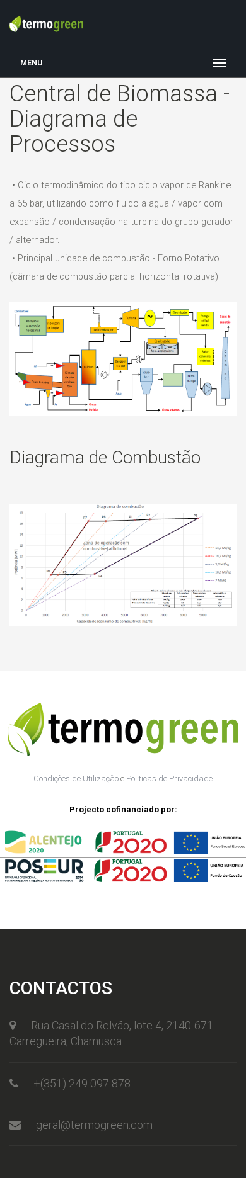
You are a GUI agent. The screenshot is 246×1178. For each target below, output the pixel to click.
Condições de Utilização (76, 778)
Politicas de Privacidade (169, 778)
